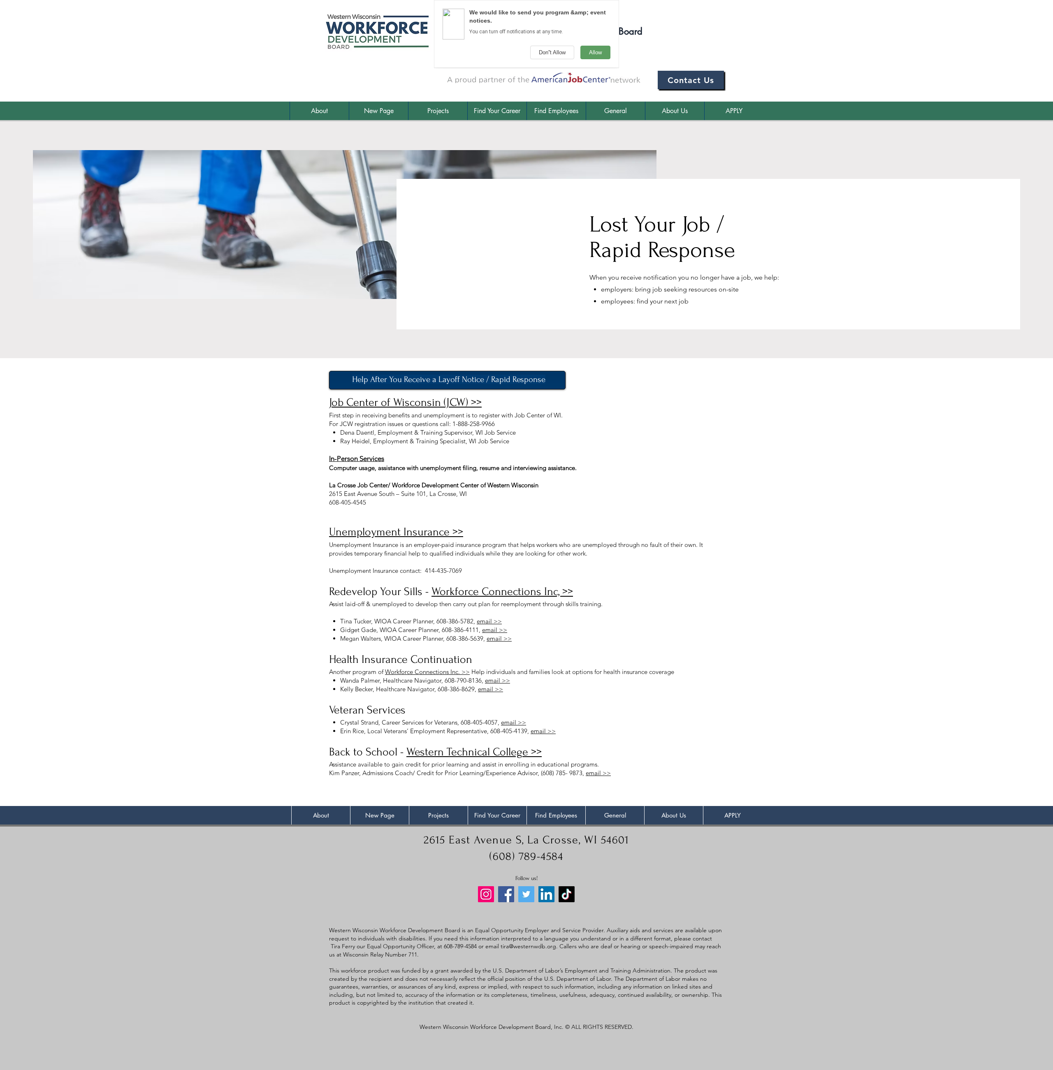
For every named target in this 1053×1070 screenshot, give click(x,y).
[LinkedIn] (546, 894)
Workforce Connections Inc (421, 672)
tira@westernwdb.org (528, 946)
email (493, 946)
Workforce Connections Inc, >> (502, 591)
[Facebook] (506, 894)
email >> (489, 621)
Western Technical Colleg (464, 752)
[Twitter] (526, 894)
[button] (496, 111)
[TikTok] (567, 894)
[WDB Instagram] (486, 894)
